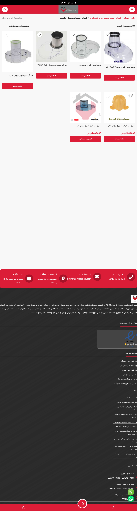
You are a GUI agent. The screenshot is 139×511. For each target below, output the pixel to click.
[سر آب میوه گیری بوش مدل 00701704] (17, 51)
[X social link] (72, 3)
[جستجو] (5, 9)
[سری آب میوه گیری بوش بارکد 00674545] (85, 107)
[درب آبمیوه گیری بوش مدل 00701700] (85, 46)
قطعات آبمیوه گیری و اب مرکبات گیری (105, 18)
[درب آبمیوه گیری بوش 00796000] (119, 47)
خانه (133, 18)
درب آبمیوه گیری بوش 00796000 (120, 67)
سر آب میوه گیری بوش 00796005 (52, 65)
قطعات (126, 18)
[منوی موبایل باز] (132, 9)
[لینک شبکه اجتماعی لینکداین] (65, 3)
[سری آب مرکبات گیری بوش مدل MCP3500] (119, 107)
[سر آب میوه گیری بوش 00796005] (51, 46)
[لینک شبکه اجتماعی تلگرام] (62, 3)
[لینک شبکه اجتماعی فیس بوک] (75, 3)
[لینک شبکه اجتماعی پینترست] (68, 3)
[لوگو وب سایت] (68, 9)
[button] (85, 139)
